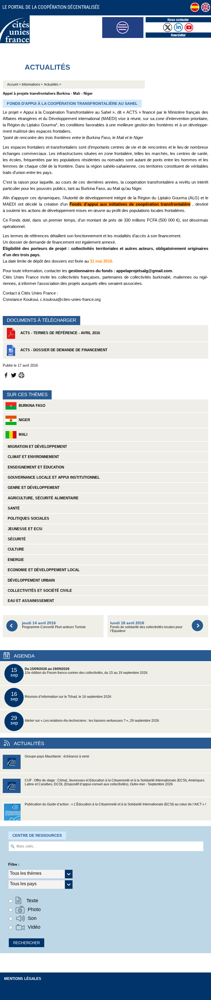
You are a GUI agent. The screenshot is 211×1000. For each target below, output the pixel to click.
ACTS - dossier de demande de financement (63, 350)
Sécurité (15, 539)
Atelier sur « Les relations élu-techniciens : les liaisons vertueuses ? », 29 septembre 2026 (84, 720)
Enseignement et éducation (34, 467)
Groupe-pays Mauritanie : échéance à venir (57, 756)
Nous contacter (178, 20)
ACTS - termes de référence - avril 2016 (59, 333)
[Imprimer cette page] (21, 375)
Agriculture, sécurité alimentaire (42, 498)
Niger (23, 420)
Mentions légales (22, 979)
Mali (21, 434)
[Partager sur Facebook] (6, 375)
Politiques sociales (27, 518)
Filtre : (13, 864)
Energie (14, 560)
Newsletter (178, 35)
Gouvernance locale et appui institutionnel (52, 477)
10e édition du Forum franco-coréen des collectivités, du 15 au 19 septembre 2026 (79, 672)
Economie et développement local (42, 570)
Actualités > (52, 84)
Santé (12, 508)
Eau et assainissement (29, 601)
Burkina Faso (30, 406)
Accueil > (14, 84)
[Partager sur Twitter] (13, 375)
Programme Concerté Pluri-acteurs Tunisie (54, 625)
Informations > (32, 84)
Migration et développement (36, 447)
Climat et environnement (32, 457)
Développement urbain (30, 580)
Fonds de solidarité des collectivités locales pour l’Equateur (146, 627)
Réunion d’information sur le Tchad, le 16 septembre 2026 (61, 696)
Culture (14, 549)
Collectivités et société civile (38, 590)
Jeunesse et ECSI (23, 529)
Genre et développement (32, 488)
